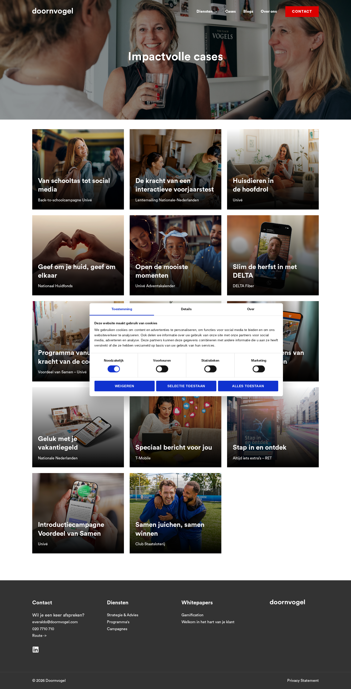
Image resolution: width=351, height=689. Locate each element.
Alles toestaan (248, 386)
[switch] (162, 368)
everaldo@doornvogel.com (55, 622)
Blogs (248, 11)
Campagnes (117, 629)
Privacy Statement (303, 681)
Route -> (39, 636)
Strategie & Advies (122, 615)
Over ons (269, 11)
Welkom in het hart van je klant (207, 622)
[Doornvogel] (52, 11)
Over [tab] (251, 309)
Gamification (192, 615)
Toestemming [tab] (122, 309)
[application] (215, 11)
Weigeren (124, 386)
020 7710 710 (43, 629)
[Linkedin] (35, 649)
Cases (230, 11)
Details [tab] (186, 309)
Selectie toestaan (186, 386)
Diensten (205, 11)
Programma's (118, 622)
